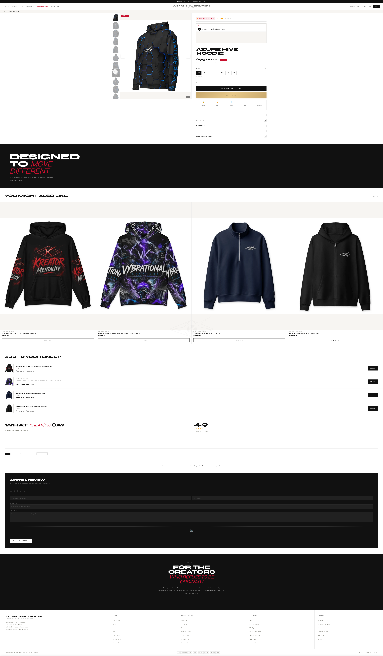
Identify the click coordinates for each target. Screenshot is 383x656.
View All (375, 196)
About (359, 6)
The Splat (184, 624)
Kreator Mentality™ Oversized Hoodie (34, 367)
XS (199, 73)
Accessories (30, 6)
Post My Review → (20, 540)
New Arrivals (42, 6)
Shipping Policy (323, 620)
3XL (234, 73)
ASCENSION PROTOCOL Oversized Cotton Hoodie (38, 380)
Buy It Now (231, 95)
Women (14, 6)
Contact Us (253, 643)
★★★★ (22, 453)
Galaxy (183, 628)
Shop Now (48, 340)
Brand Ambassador (255, 632)
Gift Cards (116, 643)
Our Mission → (191, 600)
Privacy (361, 652)
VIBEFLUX (184, 620)
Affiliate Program (254, 635)
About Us (252, 620)
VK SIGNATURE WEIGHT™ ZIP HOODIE (31, 407)
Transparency (322, 635)
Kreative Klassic (186, 632)
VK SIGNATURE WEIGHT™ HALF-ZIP (30, 393)
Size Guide (199, 76)
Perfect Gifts (55, 6)
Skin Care (252, 639)
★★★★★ (224, 18)
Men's (7, 6)
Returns (368, 652)
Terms (375, 652)
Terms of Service (323, 632)
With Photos (30, 453)
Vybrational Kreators (191, 6)
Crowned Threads (186, 643)
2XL (228, 73)
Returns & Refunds (324, 624)
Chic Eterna (185, 639)
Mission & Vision (254, 624)
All (7, 453)
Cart (376, 6)
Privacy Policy (322, 628)
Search (364, 6)
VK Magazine (253, 628)
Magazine (353, 6)
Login (370, 6)
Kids (21, 6)
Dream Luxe (185, 635)
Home (5, 11)
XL (222, 73)
